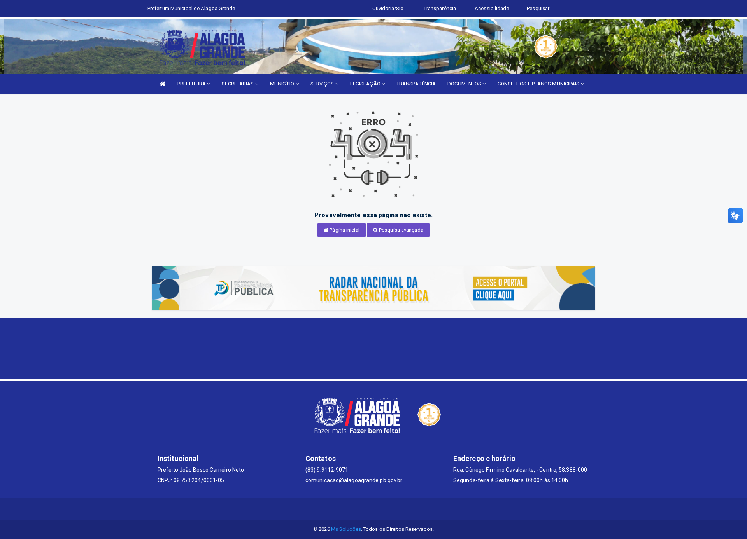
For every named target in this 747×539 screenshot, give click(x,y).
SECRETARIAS (238, 84)
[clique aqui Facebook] (364, 509)
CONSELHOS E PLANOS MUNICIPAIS (539, 84)
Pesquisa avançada (400, 230)
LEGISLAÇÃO (366, 84)
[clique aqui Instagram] (402, 509)
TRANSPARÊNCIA (416, 84)
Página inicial (343, 230)
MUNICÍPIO (283, 84)
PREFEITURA (192, 84)
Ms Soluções (346, 529)
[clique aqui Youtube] (383, 509)
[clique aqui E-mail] (345, 509)
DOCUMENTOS (464, 84)
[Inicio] (163, 84)
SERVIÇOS (322, 84)
